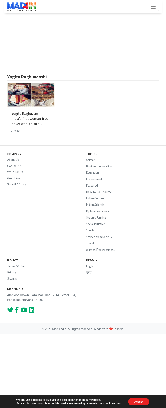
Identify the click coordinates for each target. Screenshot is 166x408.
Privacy (11, 272)
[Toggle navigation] (153, 7)
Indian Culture (95, 198)
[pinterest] (23, 311)
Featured (92, 185)
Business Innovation (99, 166)
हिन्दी (88, 272)
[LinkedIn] (31, 311)
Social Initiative (95, 224)
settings (117, 403)
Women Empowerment (100, 250)
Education (92, 173)
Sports (90, 230)
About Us (13, 160)
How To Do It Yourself (100, 192)
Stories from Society (99, 237)
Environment (94, 179)
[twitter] (10, 311)
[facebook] (17, 311)
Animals (91, 160)
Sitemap (12, 279)
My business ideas (97, 211)
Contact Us (14, 166)
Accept (138, 402)
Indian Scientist (96, 205)
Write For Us (15, 172)
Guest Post (14, 178)
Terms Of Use (16, 266)
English (90, 266)
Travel (90, 243)
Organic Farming (96, 218)
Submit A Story (16, 184)
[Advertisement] (83, 43)
